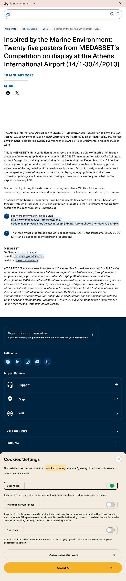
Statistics (12, 530)
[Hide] (120, 3)
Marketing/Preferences (21, 504)
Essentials (13, 485)
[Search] (112, 14)
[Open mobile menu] (118, 14)
